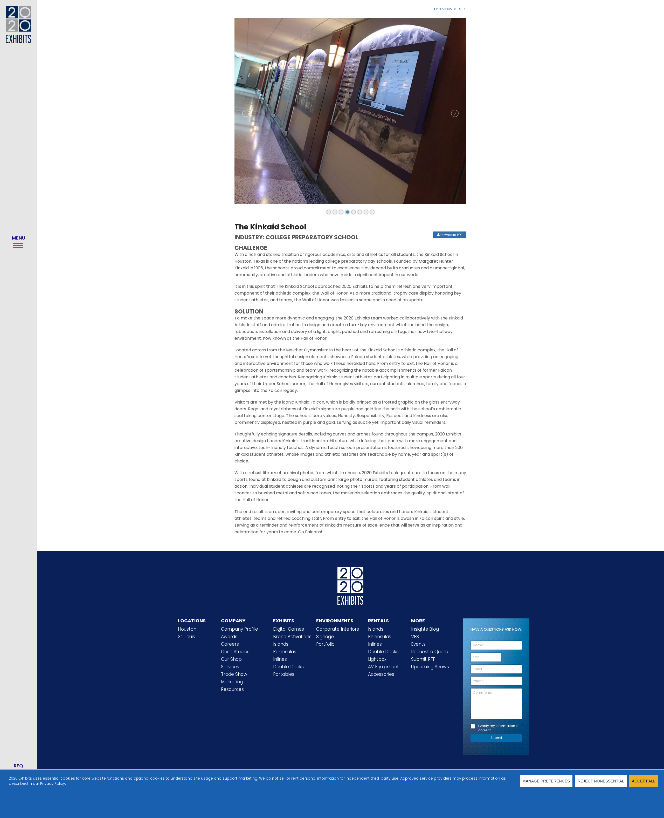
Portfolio (325, 644)
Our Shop (231, 659)
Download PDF (451, 235)
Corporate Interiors (337, 629)
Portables (283, 674)
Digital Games (288, 629)
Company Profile (239, 629)
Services (230, 667)
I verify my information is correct (498, 728)
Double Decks (288, 667)
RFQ (18, 765)
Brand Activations (292, 636)
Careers (230, 644)
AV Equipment (383, 667)
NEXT (459, 9)
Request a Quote (429, 652)
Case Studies (235, 652)
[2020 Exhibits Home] (350, 584)
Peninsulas (284, 652)
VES (415, 636)
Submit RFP (423, 659)
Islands (280, 644)
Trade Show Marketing (234, 678)
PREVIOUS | (444, 9)
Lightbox (377, 659)
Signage (325, 636)
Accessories (381, 674)
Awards (229, 636)
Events (418, 644)
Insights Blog (425, 629)
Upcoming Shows (430, 667)
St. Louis (186, 636)
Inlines (280, 659)
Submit (496, 737)
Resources (232, 689)
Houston (187, 629)
